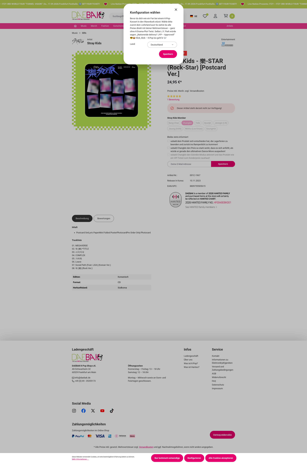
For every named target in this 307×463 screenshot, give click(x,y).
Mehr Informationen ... (80, 459)
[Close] (176, 9)
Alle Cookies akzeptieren (221, 458)
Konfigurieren (194, 458)
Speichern (168, 54)
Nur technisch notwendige (167, 458)
